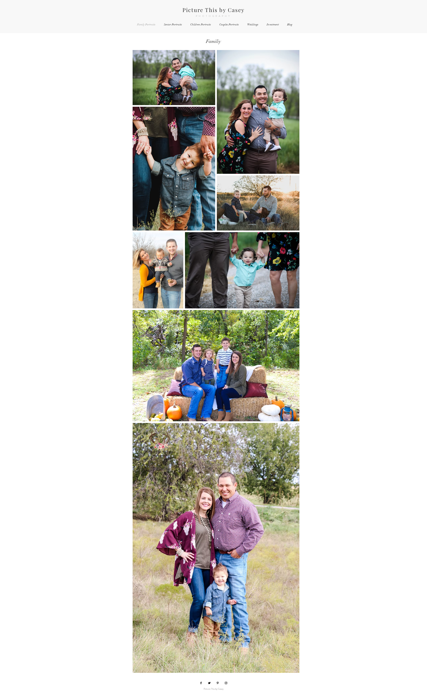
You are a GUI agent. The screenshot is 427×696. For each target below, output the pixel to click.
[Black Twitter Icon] (209, 683)
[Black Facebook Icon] (201, 683)
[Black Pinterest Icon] (217, 683)
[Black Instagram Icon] (226, 683)
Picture (192, 9)
